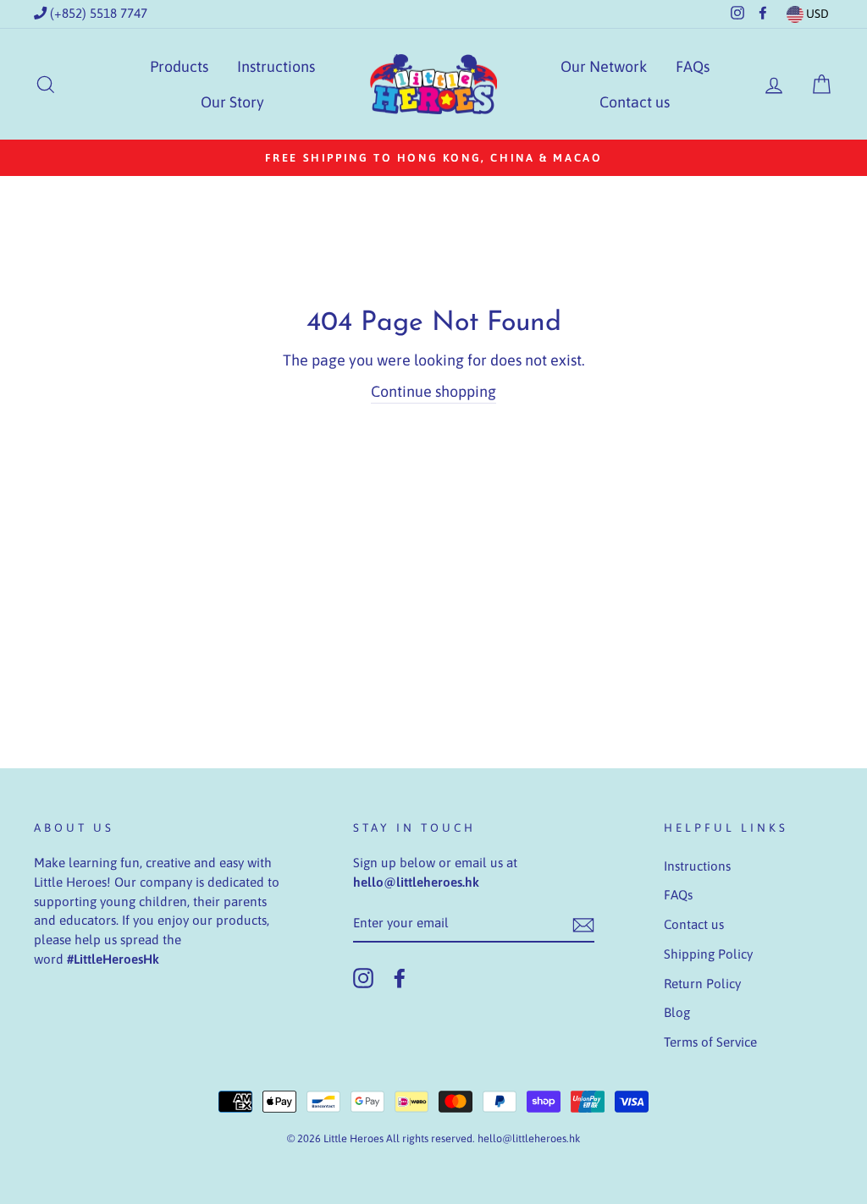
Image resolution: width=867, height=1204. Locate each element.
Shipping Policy (708, 954)
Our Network (604, 66)
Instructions (276, 66)
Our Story (232, 102)
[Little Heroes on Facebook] (399, 978)
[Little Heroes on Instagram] (363, 978)
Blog (677, 1012)
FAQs (693, 66)
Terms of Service (710, 1042)
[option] (433, 158)
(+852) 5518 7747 (97, 13)
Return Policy (702, 983)
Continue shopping (433, 391)
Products (179, 66)
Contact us (634, 102)
